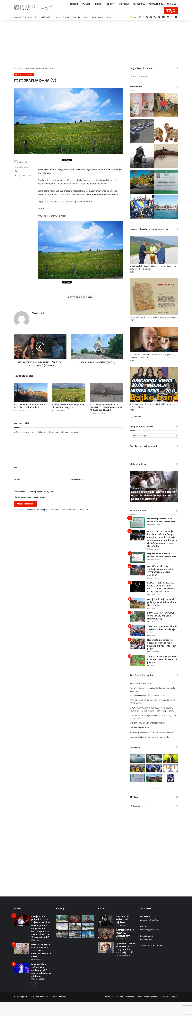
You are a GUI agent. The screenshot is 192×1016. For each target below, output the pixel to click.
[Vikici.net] (33, 7)
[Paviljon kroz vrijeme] (62, 934)
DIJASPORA (139, 4)
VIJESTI (86, 4)
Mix (107, 17)
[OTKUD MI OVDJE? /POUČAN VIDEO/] (62, 926)
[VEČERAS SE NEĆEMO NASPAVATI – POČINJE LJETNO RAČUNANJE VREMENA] (170, 768)
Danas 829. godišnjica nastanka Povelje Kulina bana (152, 317)
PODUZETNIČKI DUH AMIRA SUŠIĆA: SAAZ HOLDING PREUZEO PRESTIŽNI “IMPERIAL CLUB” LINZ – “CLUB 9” (162, 587)
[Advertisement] (96, 43)
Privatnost (129, 997)
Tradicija (76, 17)
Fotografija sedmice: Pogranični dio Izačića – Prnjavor (68, 406)
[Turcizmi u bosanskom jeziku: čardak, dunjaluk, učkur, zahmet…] (142, 105)
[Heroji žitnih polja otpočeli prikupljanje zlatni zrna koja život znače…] (137, 603)
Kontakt (119, 997)
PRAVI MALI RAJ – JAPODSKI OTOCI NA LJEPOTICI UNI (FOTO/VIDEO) (161, 615)
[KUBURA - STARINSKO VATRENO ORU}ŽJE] (166, 156)
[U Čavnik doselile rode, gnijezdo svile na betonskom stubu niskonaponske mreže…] (137, 758)
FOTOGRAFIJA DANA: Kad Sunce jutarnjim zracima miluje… (30, 406)
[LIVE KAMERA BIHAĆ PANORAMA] (166, 207)
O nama (139, 997)
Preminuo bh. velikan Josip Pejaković (122, 919)
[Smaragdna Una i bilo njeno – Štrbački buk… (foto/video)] (154, 758)
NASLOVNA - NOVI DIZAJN (141, 683)
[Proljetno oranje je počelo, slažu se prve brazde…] (154, 778)
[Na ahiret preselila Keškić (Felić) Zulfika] (137, 778)
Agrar (58, 17)
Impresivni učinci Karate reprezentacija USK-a (149, 737)
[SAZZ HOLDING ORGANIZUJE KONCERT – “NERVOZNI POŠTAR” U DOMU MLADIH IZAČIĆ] (170, 778)
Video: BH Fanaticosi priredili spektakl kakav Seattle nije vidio (162, 629)
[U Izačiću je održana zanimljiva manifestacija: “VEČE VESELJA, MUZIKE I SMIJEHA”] (137, 570)
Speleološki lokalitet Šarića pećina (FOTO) (148, 695)
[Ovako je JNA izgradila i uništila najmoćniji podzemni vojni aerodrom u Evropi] (88, 926)
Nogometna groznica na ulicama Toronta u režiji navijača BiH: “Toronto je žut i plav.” (162, 644)
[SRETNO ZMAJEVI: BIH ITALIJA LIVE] (154, 768)
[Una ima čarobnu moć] (142, 182)
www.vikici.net (59, 997)
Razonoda (96, 17)
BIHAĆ (98, 4)
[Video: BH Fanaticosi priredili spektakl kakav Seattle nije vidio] (137, 630)
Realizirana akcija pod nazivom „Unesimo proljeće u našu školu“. (152, 497)
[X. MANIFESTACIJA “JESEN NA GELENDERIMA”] (106, 934)
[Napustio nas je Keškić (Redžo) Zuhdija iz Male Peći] (137, 557)
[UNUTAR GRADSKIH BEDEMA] (62, 918)
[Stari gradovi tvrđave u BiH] (88, 918)
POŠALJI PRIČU (156, 4)
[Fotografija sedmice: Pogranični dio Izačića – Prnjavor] (68, 392)
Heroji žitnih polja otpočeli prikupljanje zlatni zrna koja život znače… (161, 602)
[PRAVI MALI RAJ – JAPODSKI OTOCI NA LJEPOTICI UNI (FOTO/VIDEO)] (137, 616)
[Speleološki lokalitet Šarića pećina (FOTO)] (166, 105)
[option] (154, 486)
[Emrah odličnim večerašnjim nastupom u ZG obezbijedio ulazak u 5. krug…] (21, 968)
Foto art (86, 17)
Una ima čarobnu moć (139, 728)
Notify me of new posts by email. (31, 497)
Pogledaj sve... (136, 416)
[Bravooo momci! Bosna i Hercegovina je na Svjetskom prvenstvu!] (137, 768)
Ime (16, 468)
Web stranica (77, 480)
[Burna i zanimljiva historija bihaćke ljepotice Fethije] (88, 934)
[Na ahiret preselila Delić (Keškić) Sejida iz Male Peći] (166, 182)
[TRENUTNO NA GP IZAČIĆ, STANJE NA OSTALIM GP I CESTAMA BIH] (142, 131)
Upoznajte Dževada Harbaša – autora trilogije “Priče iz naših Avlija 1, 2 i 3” (126, 948)
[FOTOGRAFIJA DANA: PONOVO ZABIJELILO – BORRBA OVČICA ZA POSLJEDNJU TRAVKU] (106, 392)
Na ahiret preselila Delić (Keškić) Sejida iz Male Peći (161, 520)
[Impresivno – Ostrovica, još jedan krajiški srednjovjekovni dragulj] (75, 918)
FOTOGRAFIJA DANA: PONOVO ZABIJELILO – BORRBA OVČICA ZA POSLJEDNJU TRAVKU (106, 407)
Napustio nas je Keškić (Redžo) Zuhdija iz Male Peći (161, 555)
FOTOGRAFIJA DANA (80, 297)
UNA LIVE (171, 4)
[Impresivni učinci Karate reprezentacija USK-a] (142, 207)
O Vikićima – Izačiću (169, 997)
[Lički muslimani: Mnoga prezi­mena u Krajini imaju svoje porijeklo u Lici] (142, 156)
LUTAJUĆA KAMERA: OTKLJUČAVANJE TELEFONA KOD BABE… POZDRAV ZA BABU (41, 950)
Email (17, 480)
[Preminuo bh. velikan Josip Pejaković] (106, 920)
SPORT (110, 4)
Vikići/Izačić (46, 17)
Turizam (66, 17)
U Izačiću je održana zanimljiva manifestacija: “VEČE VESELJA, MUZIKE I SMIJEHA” (160, 571)
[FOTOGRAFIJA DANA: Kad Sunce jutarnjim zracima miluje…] (31, 392)
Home (18, 68)
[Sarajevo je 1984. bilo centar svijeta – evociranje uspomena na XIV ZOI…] (75, 934)
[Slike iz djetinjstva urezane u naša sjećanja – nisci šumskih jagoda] (137, 660)
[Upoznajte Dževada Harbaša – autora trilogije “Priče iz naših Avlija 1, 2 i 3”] (106, 947)
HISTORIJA (124, 4)
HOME (75, 4)
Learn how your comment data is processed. (68, 509)
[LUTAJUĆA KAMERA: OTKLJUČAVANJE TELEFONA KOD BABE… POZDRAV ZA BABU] (21, 948)
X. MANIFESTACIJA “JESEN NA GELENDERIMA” (125, 933)
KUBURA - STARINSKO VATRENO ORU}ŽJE (148, 723)
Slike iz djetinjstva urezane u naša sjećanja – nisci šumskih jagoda (162, 659)
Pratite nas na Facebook (143, 446)
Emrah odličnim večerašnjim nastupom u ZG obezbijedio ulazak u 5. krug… (41, 970)
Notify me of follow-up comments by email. (35, 492)
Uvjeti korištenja (151, 997)
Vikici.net (23, 162)
